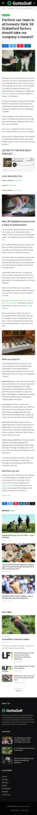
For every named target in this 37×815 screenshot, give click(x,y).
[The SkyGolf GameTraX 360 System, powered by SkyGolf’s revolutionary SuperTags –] (7, 655)
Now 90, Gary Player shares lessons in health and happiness (24, 760)
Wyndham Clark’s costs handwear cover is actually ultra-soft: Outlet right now (18, 597)
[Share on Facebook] (5, 46)
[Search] (34, 3)
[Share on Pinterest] (20, 46)
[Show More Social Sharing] (33, 46)
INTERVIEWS (6, 788)
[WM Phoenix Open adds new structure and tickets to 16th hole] (7, 678)
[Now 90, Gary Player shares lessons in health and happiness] (7, 760)
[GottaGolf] (19, 3)
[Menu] (3, 3)
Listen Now (18, 180)
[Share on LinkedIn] (27, 46)
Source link (6, 495)
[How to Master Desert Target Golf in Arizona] (7, 668)
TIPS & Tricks (6, 795)
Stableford (6, 94)
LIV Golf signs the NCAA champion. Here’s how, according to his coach (22, 740)
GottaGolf (15, 806)
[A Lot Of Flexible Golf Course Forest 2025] (7, 750)
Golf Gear (6, 15)
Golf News (5, 782)
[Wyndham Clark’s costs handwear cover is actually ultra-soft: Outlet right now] (18, 584)
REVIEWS (5, 792)
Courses (4, 776)
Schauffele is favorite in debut (15, 639)
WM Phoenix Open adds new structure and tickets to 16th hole (24, 678)
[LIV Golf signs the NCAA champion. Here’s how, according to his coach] (7, 740)
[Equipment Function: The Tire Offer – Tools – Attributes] (18, 523)
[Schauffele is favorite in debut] (18, 624)
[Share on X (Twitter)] (12, 46)
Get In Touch (24, 810)
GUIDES (4, 785)
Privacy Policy (15, 810)
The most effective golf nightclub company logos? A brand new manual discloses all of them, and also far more (18, 567)
